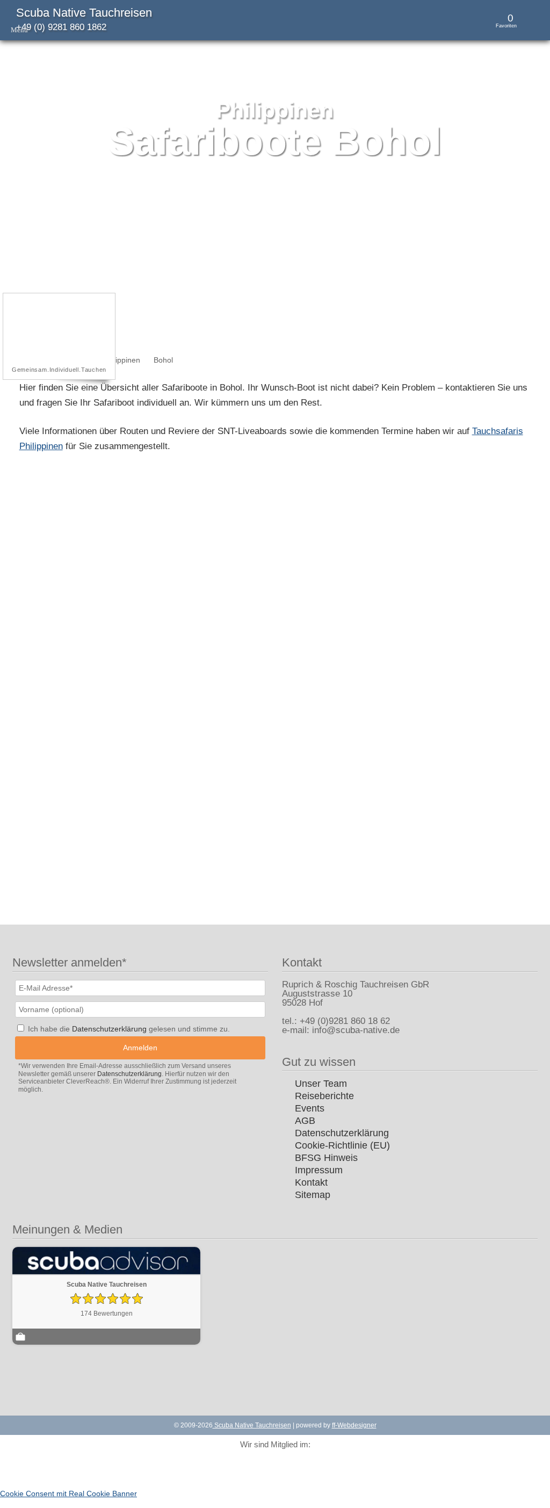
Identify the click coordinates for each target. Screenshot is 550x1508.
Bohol (163, 360)
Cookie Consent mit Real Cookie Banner (68, 1493)
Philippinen (121, 360)
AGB (305, 1120)
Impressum (319, 1170)
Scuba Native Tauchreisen (84, 12)
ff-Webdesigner (354, 1425)
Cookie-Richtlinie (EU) (342, 1145)
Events (309, 1108)
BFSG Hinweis (326, 1157)
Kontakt (311, 1182)
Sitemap (312, 1194)
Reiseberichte (324, 1096)
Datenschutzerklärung (342, 1133)
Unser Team (321, 1083)
